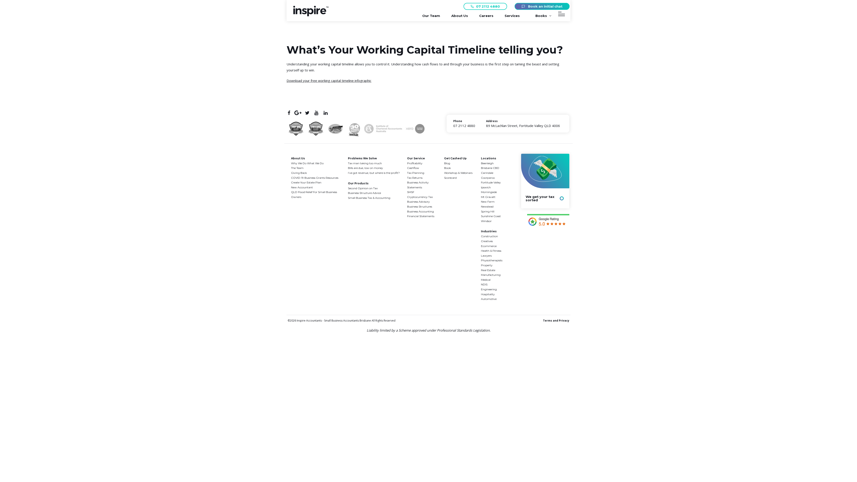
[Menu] (561, 15)
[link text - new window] (548, 220)
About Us (459, 16)
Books (541, 16)
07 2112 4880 (488, 6)
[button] (311, 15)
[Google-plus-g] (298, 112)
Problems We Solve (362, 158)
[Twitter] (307, 112)
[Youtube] (316, 112)
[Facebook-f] (289, 112)
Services (512, 16)
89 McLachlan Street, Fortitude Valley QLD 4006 (523, 125)
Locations (488, 158)
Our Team (431, 16)
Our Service (416, 158)
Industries (489, 231)
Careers (486, 16)
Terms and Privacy (556, 320)
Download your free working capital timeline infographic (329, 80)
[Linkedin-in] (325, 112)
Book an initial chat (544, 6)
